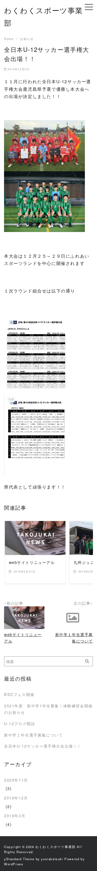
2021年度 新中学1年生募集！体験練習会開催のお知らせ (48, 709)
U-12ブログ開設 (19, 723)
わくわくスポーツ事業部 (55, 847)
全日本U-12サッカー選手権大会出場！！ (42, 746)
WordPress (13, 864)
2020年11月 (16, 780)
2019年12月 (16, 798)
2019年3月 (14, 815)
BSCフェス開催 (19, 694)
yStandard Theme (19, 859)
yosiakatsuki (52, 859)
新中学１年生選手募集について (33, 735)
